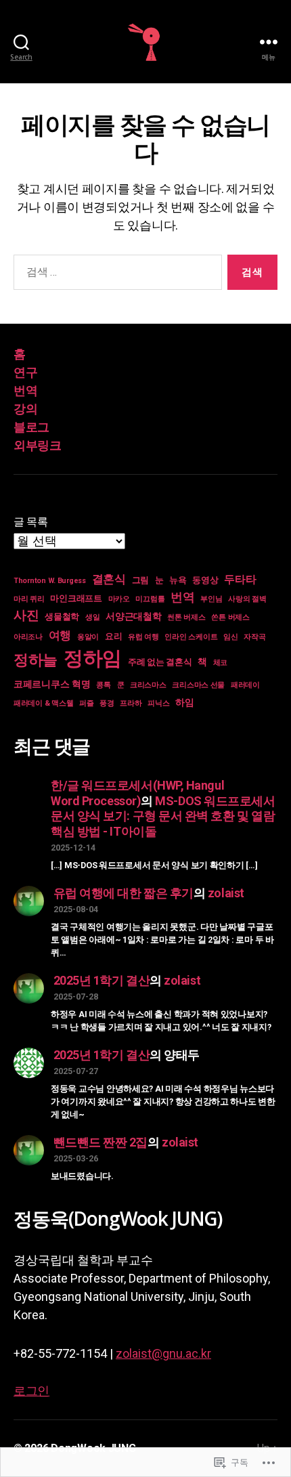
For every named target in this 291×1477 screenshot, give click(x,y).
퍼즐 (86, 703)
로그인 (31, 1391)
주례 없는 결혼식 (160, 662)
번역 (25, 390)
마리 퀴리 (29, 599)
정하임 (93, 658)
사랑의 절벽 (247, 599)
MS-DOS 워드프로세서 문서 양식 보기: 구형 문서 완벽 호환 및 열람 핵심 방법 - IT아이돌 (163, 816)
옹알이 (88, 637)
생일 (92, 617)
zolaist (226, 893)
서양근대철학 (133, 616)
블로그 (31, 427)
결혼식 (109, 579)
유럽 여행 (143, 637)
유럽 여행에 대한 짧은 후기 (123, 893)
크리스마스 (148, 685)
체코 (220, 662)
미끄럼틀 (149, 599)
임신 (230, 637)
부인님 (211, 599)
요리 (113, 636)
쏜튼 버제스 (230, 617)
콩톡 (103, 685)
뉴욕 (177, 580)
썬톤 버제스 (186, 617)
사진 (26, 615)
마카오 (119, 599)
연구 (25, 372)
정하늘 (36, 659)
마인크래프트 (76, 598)
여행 (60, 635)
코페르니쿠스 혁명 (52, 684)
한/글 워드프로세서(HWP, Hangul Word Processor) (137, 793)
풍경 (106, 703)
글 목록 (31, 521)
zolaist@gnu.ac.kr (163, 1353)
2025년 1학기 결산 (101, 980)
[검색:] (115, 275)
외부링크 (37, 445)
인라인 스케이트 (190, 637)
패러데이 (245, 685)
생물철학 (62, 617)
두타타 (240, 580)
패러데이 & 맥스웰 (43, 703)
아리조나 (28, 637)
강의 (25, 409)
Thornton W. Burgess (50, 580)
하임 (184, 702)
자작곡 (254, 637)
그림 (140, 580)
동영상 (205, 580)
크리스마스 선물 (198, 685)
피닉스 (158, 703)
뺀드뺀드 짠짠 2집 (100, 1142)
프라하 (130, 703)
